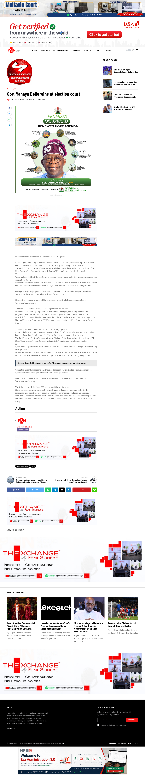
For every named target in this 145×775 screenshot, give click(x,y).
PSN (62, 743)
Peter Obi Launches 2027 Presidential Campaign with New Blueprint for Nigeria (124, 97)
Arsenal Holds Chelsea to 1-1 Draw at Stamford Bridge (122, 624)
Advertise (122, 743)
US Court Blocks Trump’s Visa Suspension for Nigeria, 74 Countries (125, 84)
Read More (11, 729)
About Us (112, 743)
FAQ (129, 743)
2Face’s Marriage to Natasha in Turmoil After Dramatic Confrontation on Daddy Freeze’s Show (88, 627)
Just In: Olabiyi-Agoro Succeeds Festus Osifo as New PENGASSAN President (126, 72)
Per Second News (17, 100)
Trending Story (12, 89)
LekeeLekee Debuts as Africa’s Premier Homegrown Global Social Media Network (55, 626)
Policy (136, 743)
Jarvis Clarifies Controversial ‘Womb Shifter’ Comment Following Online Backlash (21, 626)
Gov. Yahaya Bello (22, 466)
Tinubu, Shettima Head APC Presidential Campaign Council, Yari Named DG (124, 109)
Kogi (33, 466)
